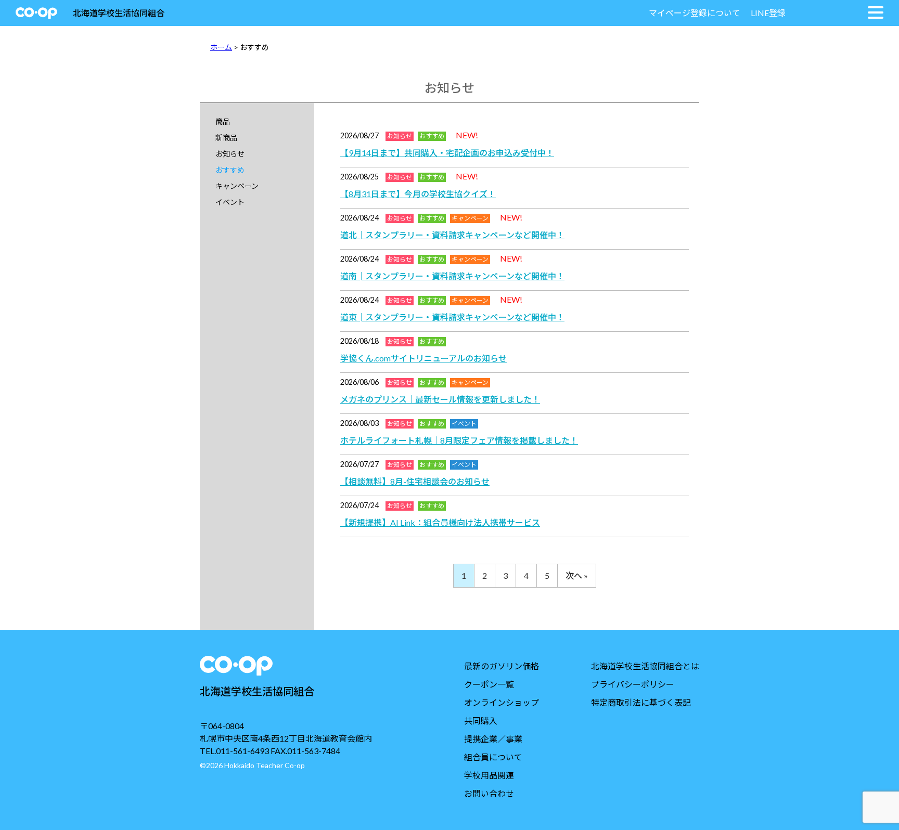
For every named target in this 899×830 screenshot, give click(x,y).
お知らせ (230, 153)
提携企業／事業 (493, 739)
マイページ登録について (694, 13)
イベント (230, 202)
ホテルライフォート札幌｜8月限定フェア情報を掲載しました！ (459, 440)
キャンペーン (237, 185)
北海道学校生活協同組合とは (645, 666)
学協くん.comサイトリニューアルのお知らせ (423, 358)
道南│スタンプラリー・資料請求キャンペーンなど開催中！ (452, 276)
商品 (222, 121)
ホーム (221, 47)
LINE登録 (768, 13)
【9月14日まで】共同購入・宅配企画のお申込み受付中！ (447, 153)
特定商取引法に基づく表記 (641, 702)
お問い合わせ (489, 793)
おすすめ (230, 169)
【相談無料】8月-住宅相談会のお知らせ (415, 481)
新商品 (226, 137)
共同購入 (480, 720)
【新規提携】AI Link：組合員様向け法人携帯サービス (440, 522)
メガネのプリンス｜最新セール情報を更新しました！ (440, 399)
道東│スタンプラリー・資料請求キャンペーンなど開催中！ (452, 317)
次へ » (577, 575)
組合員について (493, 757)
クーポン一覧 (489, 684)
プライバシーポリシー (632, 684)
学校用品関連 (489, 775)
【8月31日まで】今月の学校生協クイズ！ (418, 194)
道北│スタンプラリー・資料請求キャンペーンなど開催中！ (452, 235)
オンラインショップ (501, 702)
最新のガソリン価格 (501, 666)
